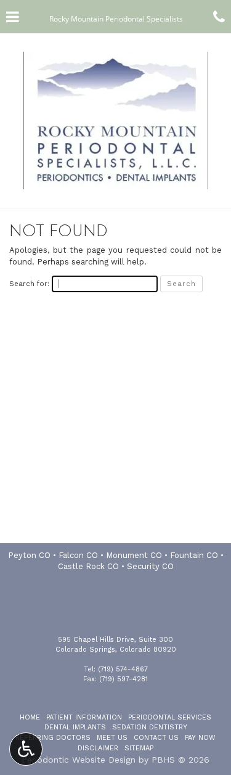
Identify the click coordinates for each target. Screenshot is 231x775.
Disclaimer (98, 748)
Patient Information (84, 717)
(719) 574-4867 (123, 669)
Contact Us (156, 738)
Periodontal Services (169, 717)
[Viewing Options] (26, 749)
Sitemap (138, 748)
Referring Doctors (53, 738)
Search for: (29, 283)
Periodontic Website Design (79, 760)
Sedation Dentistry (149, 727)
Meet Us (112, 738)
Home (30, 717)
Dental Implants (75, 727)
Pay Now (200, 738)
